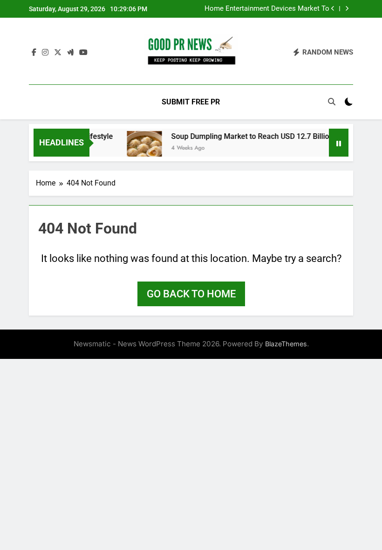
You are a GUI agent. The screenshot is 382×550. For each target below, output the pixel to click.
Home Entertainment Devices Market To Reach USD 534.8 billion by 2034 (267, 9)
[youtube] (83, 52)
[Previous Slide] (333, 9)
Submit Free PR (191, 101)
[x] (57, 52)
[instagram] (45, 52)
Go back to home (191, 294)
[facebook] (34, 52)
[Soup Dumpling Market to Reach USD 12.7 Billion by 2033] (140, 148)
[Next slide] (347, 9)
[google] (70, 52)
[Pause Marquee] (338, 143)
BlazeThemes (286, 344)
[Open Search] (331, 101)
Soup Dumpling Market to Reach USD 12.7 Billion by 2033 (262, 136)
